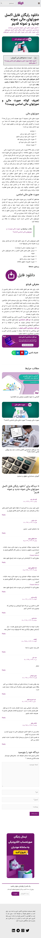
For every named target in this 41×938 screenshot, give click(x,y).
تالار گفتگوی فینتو (32, 539)
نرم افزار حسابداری (25, 320)
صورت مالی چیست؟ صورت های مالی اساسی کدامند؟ (21, 420)
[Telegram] (18, 930)
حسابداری (36, 30)
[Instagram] (23, 930)
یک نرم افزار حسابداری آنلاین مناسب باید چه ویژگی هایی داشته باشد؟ (22, 451)
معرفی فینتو (32, 63)
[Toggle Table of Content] (34, 58)
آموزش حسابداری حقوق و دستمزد (28, 476)
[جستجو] (1, 3)
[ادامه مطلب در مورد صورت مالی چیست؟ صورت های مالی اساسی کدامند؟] (20, 409)
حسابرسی (29, 30)
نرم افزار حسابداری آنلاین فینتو (29, 328)
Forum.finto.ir (34, 555)
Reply (3, 515)
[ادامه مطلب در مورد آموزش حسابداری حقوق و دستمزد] (20, 465)
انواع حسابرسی (18, 28)
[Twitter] (27, 930)
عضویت (15, 894)
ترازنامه (10, 28)
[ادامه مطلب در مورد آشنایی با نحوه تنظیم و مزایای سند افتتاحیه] (20, 383)
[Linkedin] (13, 930)
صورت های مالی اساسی (17, 32)
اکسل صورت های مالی (31, 28)
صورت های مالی (30, 32)
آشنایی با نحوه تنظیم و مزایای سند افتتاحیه (25, 397)
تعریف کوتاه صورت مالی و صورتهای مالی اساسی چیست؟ (20, 61)
